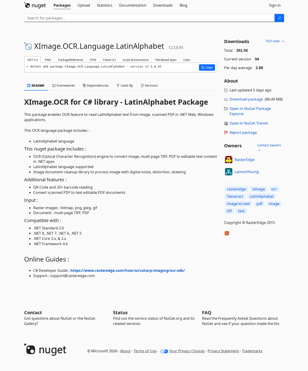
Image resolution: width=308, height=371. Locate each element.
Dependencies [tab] (97, 85)
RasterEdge (244, 159)
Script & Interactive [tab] (135, 60)
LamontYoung (247, 171)
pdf (259, 203)
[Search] (279, 18)
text (241, 210)
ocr (274, 189)
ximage (258, 189)
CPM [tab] (93, 60)
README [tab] (38, 85)
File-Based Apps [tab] (165, 60)
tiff (229, 210)
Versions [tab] (151, 85)
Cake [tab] (186, 60)
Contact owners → (269, 147)
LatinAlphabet (262, 196)
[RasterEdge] (229, 160)
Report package (243, 132)
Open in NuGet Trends (249, 123)
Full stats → (275, 41)
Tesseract (235, 196)
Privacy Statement (223, 350)
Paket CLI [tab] (109, 60)
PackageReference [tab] (70, 60)
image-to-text (238, 203)
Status (120, 312)
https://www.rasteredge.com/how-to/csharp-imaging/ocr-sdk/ (127, 270)
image (274, 203)
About (125, 350)
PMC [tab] (48, 60)
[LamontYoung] (229, 172)
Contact (33, 312)
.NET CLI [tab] (32, 60)
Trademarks (252, 350)
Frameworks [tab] (65, 85)
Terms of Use (145, 350)
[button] (207, 67)
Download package (246, 99)
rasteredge (236, 189)
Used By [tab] (126, 85)
